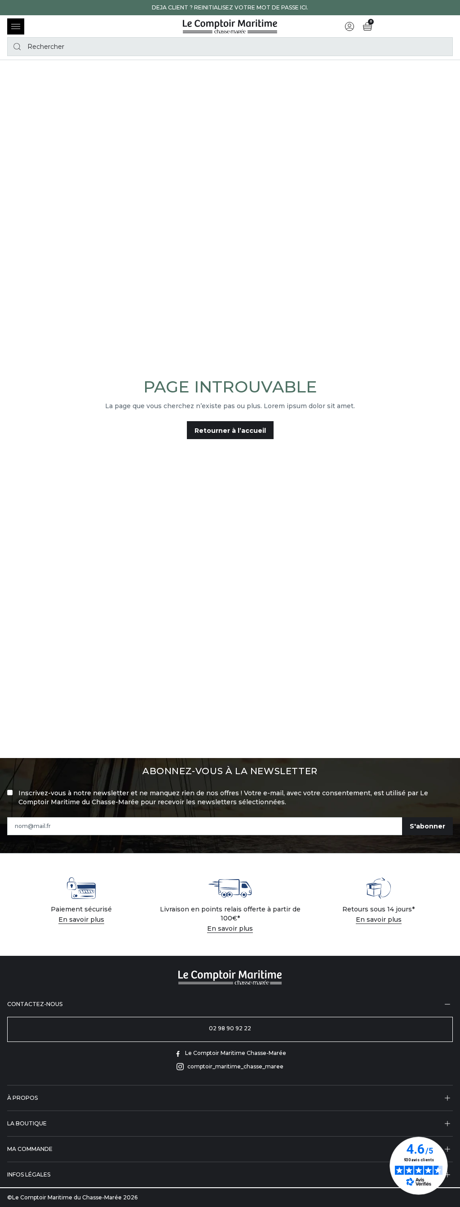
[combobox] (230, 46)
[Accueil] (230, 26)
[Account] (349, 26)
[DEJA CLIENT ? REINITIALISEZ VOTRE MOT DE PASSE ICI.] (230, 8)
